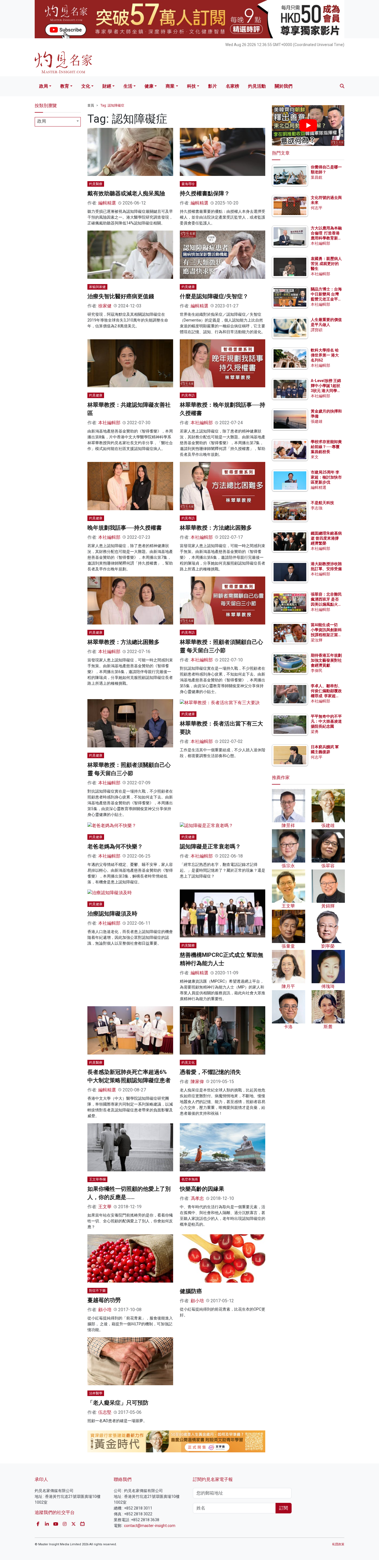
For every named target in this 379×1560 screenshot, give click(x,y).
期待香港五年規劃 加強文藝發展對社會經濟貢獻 (326, 660)
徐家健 (105, 306)
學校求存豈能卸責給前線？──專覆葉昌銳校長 (326, 446)
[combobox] (58, 122)
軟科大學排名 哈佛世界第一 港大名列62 (325, 355)
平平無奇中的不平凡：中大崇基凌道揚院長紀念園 (326, 721)
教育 (64, 86)
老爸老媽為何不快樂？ (115, 846)
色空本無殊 (189, 1179)
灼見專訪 (188, 395)
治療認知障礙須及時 (112, 913)
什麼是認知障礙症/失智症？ (214, 296)
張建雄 (316, 421)
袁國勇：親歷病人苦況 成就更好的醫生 (326, 263)
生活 (127, 86)
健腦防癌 (191, 1291)
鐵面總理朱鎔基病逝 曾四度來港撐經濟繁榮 (326, 538)
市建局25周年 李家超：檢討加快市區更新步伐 (326, 477)
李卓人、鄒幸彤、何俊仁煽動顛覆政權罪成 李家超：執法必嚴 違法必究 (326, 696)
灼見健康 (188, 287)
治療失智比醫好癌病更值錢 (120, 296)
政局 (43, 86)
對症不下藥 (97, 1291)
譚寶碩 (316, 330)
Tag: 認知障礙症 (112, 105)
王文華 (105, 1206)
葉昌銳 (316, 177)
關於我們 (283, 86)
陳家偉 (197, 1081)
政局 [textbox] (41, 121)
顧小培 (105, 1309)
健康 (149, 86)
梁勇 (315, 731)
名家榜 (232, 86)
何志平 (316, 208)
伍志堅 (105, 1412)
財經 (106, 86)
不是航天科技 (322, 502)
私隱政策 (338, 1544)
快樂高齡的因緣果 (202, 1188)
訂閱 (283, 1508)
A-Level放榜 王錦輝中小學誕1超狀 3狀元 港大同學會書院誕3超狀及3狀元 (326, 390)
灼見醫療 (95, 184)
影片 (212, 86)
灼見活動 (257, 86)
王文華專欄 (97, 1179)
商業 (170, 86)
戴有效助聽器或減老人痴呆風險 (126, 193)
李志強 (316, 508)
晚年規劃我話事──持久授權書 (124, 527)
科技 (191, 86)
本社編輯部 (109, 422)
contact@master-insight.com (149, 1525)
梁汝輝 (316, 640)
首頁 (90, 105)
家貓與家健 (97, 287)
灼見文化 (188, 1063)
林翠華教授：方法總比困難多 (216, 527)
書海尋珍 (188, 184)
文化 (85, 86)
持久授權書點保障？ (205, 193)
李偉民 (316, 670)
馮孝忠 (197, 1198)
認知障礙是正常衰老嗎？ (210, 846)
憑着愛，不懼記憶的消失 (210, 1072)
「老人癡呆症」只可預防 (117, 1402)
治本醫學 (95, 1393)
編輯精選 (107, 203)
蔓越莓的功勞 (104, 1300)
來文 (315, 457)
